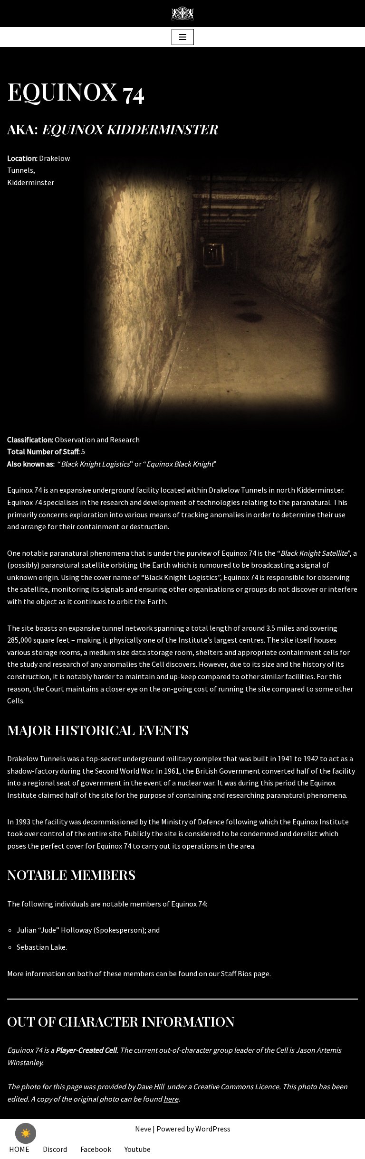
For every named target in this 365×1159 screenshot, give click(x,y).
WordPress (213, 1128)
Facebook (95, 1149)
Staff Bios (236, 973)
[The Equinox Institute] (182, 13)
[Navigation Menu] (183, 37)
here (170, 1098)
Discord (55, 1149)
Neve (143, 1128)
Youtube (138, 1149)
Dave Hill (150, 1086)
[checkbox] (25, 1133)
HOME (19, 1149)
